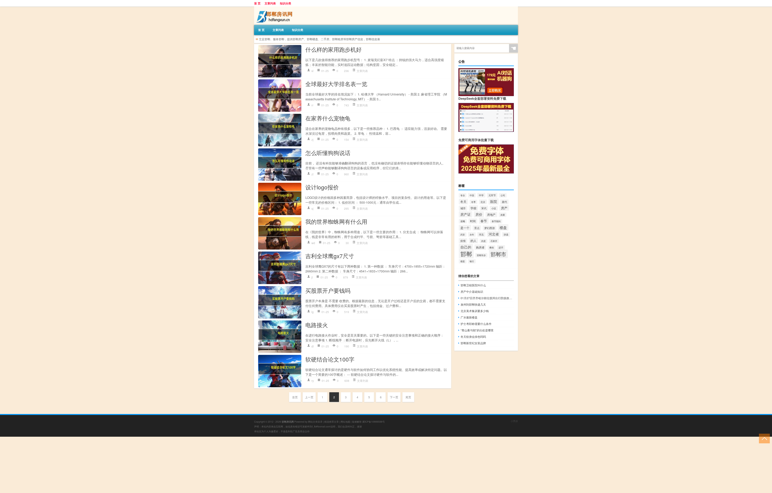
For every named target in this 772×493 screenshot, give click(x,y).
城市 (463, 208)
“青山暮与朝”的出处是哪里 (477, 330)
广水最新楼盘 (469, 317)
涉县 (506, 234)
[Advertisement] (120, 465)
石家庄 (494, 240)
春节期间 (496, 221)
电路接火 (316, 325)
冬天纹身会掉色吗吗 (473, 337)
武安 (462, 234)
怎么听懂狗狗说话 (327, 153)
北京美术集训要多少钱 (475, 311)
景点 (476, 228)
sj (312, 208)
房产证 (465, 214)
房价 (478, 214)
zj (312, 140)
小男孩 (514, 421)
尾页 (408, 397)
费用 (491, 247)
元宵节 (492, 195)
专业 (462, 195)
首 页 (257, 3)
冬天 (463, 201)
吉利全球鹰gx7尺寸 (329, 256)
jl (312, 277)
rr (312, 105)
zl (312, 174)
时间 (473, 221)
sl (312, 71)
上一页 (309, 397)
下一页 (394, 397)
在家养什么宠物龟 (327, 118)
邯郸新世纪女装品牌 (473, 343)
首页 (295, 397)
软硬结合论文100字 (329, 359)
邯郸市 (498, 254)
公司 (503, 195)
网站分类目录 (315, 421)
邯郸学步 (481, 255)
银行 (472, 261)
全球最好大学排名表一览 (336, 84)
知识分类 (285, 3)
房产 (504, 208)
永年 (472, 234)
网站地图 (345, 421)
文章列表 (270, 3)
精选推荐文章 (331, 421)
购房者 (480, 247)
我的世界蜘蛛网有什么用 (336, 221)
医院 (493, 201)
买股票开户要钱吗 (327, 290)
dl (312, 346)
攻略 (462, 221)
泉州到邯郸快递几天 (473, 304)
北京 (482, 201)
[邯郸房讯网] (275, 8)
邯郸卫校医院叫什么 (473, 285)
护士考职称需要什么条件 (476, 324)
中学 (481, 195)
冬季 (473, 201)
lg (312, 312)
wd (313, 243)
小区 (493, 208)
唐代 (504, 202)
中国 (472, 195)
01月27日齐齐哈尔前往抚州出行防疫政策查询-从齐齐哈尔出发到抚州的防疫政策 (487, 298)
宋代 (484, 208)
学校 (473, 208)
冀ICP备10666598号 (373, 421)
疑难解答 (357, 421)
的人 (473, 240)
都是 (462, 261)
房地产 (491, 215)
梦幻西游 (489, 228)
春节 (483, 220)
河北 (481, 234)
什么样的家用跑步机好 (333, 49)
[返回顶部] (763, 438)
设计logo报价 (322, 187)
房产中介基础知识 (472, 292)
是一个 (464, 227)
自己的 (465, 247)
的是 (483, 240)
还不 (501, 247)
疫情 (463, 241)
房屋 (502, 214)
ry (312, 381)
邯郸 (466, 253)
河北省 (494, 234)
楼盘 (503, 227)
